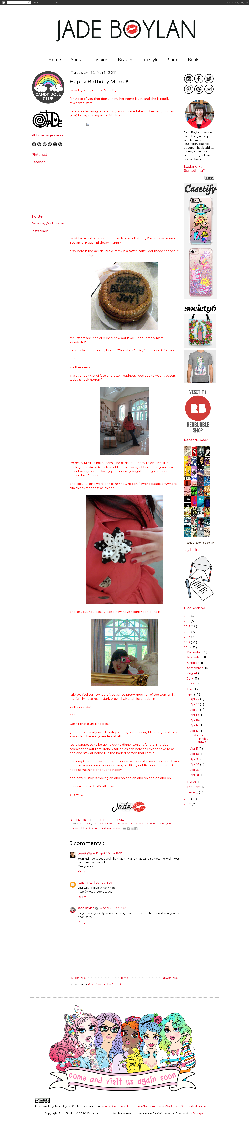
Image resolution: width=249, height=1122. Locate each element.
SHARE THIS (79, 819)
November (194, 657)
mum (75, 828)
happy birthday (139, 823)
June (191, 684)
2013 (187, 637)
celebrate (106, 823)
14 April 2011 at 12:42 (112, 908)
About (76, 59)
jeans (153, 823)
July (190, 678)
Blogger (198, 1113)
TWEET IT (123, 819)
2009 (188, 804)
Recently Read (196, 440)
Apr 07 (195, 759)
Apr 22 (195, 709)
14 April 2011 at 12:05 (98, 882)
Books (194, 59)
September (195, 668)
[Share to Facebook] (136, 828)
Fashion (100, 59)
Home (54, 59)
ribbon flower (89, 828)
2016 (187, 621)
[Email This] (124, 828)
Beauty (125, 59)
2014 (187, 631)
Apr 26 (195, 704)
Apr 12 (194, 730)
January (193, 792)
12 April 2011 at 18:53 (109, 853)
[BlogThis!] (128, 828)
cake (95, 823)
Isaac (81, 882)
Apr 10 (195, 753)
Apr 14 (194, 725)
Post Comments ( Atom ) (104, 984)
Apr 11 (194, 748)
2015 (187, 626)
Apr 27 (195, 699)
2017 (187, 615)
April (190, 694)
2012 (187, 642)
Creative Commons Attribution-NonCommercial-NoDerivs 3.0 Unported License (154, 1106)
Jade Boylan (86, 908)
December (194, 652)
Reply (82, 871)
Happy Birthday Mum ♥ (201, 739)
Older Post (78, 977)
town (117, 828)
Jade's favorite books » (200, 542)
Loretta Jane (86, 853)
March (191, 781)
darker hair (121, 823)
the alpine (105, 828)
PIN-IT (102, 819)
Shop (173, 59)
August (192, 673)
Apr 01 (195, 775)
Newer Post (170, 977)
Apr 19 (194, 715)
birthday (85, 823)
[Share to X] (132, 828)
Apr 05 (195, 764)
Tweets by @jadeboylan (47, 223)
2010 (187, 799)
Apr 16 (194, 720)
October (193, 662)
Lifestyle (150, 59)
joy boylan (164, 823)
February (194, 787)
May (190, 689)
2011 (187, 647)
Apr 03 (195, 769)
